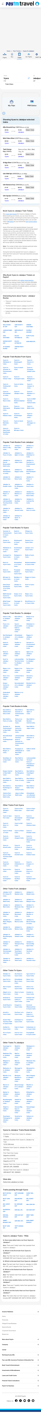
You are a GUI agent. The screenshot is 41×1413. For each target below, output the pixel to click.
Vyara (7, 132)
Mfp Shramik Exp (9, 127)
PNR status (10, 221)
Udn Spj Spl (7, 196)
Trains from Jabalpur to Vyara (13, 1182)
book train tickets (11, 214)
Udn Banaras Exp (9, 185)
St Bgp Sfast (7, 162)
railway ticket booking (26, 280)
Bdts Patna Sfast (9, 138)
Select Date (30, 130)
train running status (31, 221)
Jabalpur (21, 132)
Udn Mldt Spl (7, 173)
